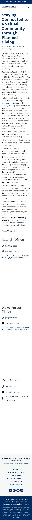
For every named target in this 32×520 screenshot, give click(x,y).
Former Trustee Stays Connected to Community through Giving (13, 103)
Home (16, 470)
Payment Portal (16, 478)
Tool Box (16, 475)
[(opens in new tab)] (21, 490)
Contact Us (16, 481)
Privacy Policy (16, 472)
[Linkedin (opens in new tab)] (14, 490)
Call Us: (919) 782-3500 (16, 2)
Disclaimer (16, 484)
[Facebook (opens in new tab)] (10, 490)
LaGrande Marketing (21, 504)
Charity (13, 231)
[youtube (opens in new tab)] (17, 490)
